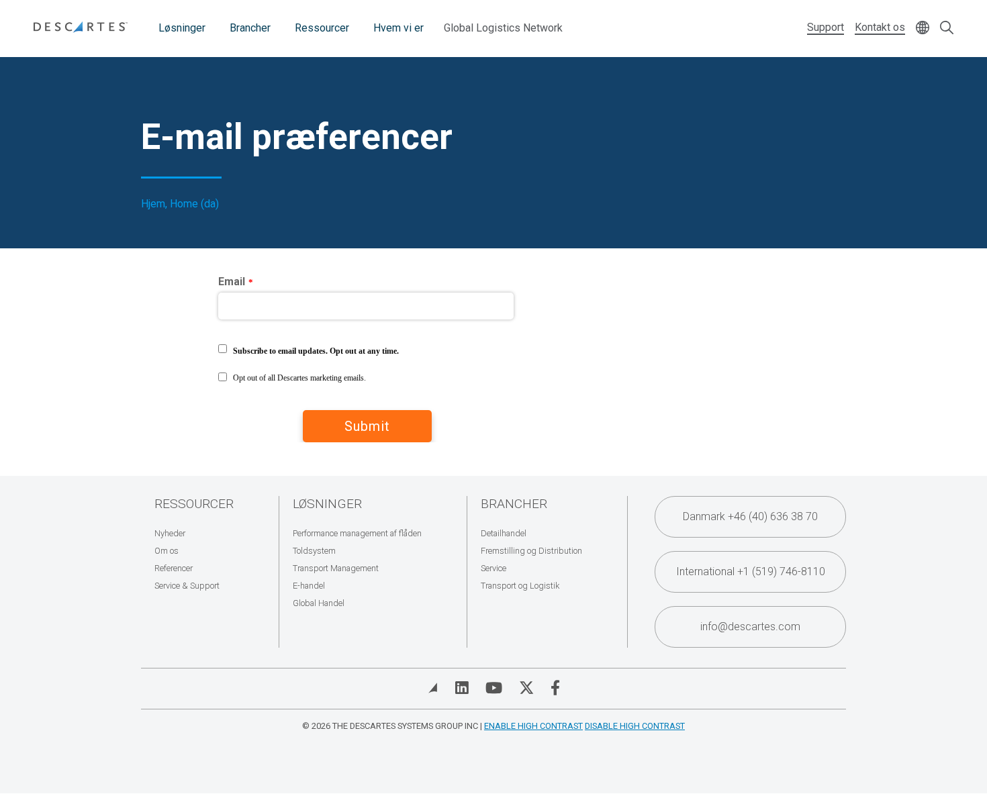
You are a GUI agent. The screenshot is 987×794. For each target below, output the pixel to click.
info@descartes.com (750, 626)
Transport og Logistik (520, 586)
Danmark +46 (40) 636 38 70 (750, 516)
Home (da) (194, 204)
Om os (166, 551)
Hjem (153, 204)
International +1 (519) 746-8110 (750, 571)
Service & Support (187, 586)
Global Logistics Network (503, 27)
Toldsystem (314, 551)
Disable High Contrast (635, 726)
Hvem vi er (398, 27)
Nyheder (169, 533)
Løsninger (181, 27)
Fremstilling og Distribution (531, 551)
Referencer (173, 568)
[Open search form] (946, 28)
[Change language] (922, 28)
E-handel (309, 586)
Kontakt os (880, 27)
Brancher (250, 27)
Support (825, 27)
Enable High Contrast (533, 726)
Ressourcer (322, 27)
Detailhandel (503, 533)
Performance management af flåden (357, 533)
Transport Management (336, 568)
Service (493, 568)
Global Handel (318, 603)
